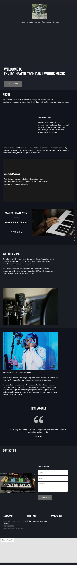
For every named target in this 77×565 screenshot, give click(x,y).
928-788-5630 (9, 526)
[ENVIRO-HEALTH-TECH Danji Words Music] (39, 11)
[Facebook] (61, 521)
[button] (38, 422)
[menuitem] (23, 22)
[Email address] (55, 521)
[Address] (58, 521)
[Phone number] (52, 521)
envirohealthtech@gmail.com (14, 528)
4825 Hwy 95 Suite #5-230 (13, 521)
